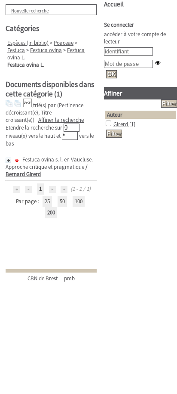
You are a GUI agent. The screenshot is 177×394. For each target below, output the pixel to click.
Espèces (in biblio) (28, 43)
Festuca (16, 50)
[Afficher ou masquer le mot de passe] (158, 62)
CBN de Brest (42, 278)
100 (78, 201)
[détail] (8, 160)
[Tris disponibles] (28, 105)
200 (51, 212)
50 (62, 201)
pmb (69, 278)
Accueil (114, 4)
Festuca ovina (46, 50)
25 (47, 201)
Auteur (114, 114)
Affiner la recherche (61, 120)
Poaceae (63, 43)
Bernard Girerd (23, 174)
